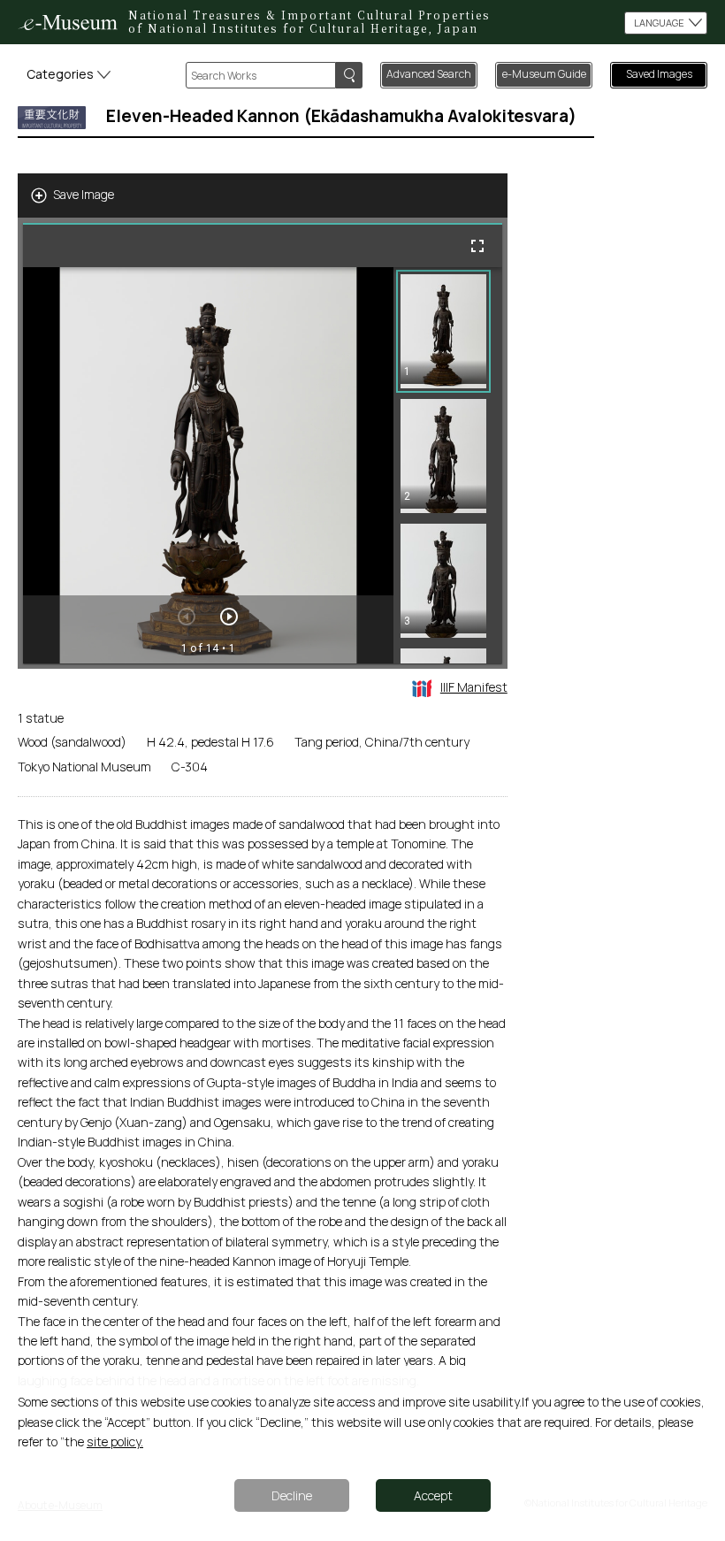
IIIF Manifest (474, 686)
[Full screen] (477, 246)
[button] (443, 331)
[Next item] (229, 616)
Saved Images (659, 73)
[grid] (447, 465)
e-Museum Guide (544, 73)
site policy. (115, 1441)
